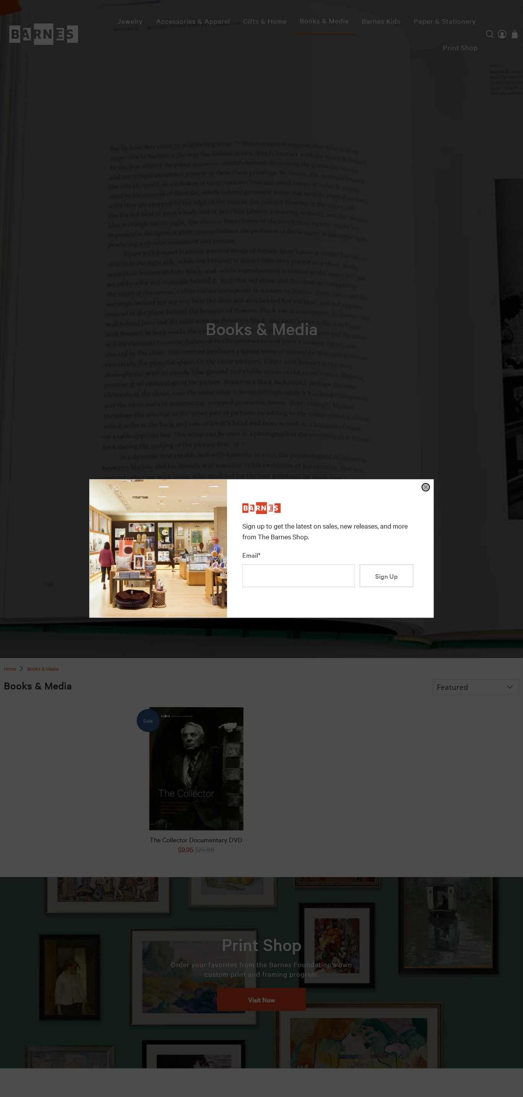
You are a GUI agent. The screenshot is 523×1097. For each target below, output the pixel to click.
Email (251, 554)
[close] (426, 487)
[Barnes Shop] (261, 511)
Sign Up (386, 575)
